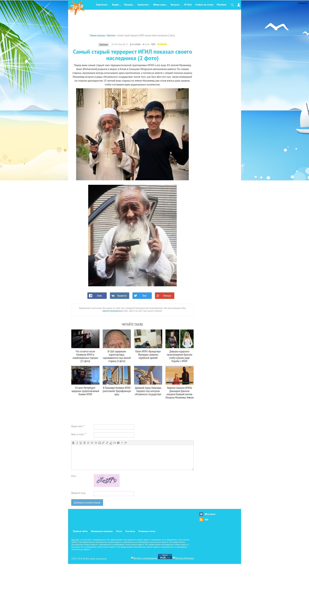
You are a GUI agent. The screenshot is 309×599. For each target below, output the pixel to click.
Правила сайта (80, 531)
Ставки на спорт (204, 4)
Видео (115, 4)
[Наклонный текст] (77, 443)
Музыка (128, 4)
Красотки (143, 4)
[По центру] (92, 443)
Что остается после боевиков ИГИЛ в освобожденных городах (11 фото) (85, 356)
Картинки (101, 4)
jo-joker (136, 44)
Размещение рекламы (102, 531)
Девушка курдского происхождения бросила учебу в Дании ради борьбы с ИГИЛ (179, 356)
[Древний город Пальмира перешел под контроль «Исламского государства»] (148, 375)
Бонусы (175, 4)
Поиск (119, 531)
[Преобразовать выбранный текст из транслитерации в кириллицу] (122, 443)
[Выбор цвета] (110, 443)
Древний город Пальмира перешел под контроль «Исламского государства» (148, 391)
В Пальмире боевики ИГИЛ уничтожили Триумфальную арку (117, 391)
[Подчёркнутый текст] (81, 443)
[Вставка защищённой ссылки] (107, 443)
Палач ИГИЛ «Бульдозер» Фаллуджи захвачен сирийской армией (148, 354)
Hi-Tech (188, 4)
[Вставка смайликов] (99, 443)
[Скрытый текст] (114, 443)
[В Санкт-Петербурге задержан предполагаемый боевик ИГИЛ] (85, 375)
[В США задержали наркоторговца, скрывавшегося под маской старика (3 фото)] (117, 338)
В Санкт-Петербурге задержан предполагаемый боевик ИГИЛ (85, 391)
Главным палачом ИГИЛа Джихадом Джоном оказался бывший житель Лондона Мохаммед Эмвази (179, 392)
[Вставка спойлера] (125, 443)
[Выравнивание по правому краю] (96, 443)
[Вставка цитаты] (118, 443)
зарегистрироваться (112, 311)
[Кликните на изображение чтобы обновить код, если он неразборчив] (107, 486)
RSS (206, 519)
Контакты (130, 531)
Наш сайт (75, 540)
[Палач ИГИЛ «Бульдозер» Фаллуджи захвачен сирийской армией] (148, 338)
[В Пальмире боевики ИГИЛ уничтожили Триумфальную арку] (117, 375)
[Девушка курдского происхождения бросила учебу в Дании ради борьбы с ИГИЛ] (179, 338)
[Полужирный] (73, 443)
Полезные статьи (146, 531)
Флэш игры (159, 4)
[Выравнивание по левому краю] (88, 443)
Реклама (221, 4)
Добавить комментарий (87, 502)
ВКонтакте (210, 514)
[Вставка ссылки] (103, 443)
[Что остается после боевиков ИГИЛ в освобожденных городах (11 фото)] (85, 338)
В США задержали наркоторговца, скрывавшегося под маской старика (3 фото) (117, 356)
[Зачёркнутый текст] (84, 443)
